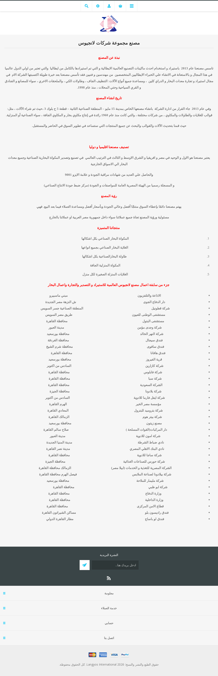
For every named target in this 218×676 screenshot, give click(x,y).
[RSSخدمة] (109, 578)
